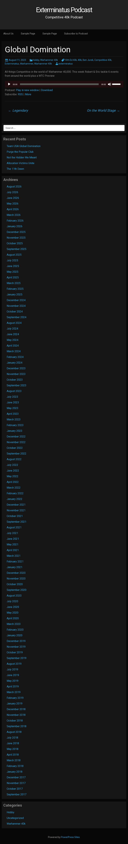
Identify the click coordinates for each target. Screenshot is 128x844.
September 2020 (16, 590)
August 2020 (14, 595)
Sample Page (28, 33)
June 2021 (13, 538)
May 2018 (12, 749)
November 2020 (16, 578)
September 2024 (16, 317)
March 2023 (13, 419)
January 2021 (14, 567)
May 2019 (12, 680)
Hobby (36, 60)
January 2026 (14, 226)
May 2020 (12, 612)
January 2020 (14, 635)
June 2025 (13, 266)
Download (47, 90)
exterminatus (65, 63)
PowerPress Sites (70, 837)
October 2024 (15, 311)
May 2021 (12, 544)
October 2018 (15, 720)
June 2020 (13, 607)
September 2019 (16, 658)
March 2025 (13, 283)
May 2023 (12, 408)
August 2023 (14, 391)
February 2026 (15, 220)
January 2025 (14, 294)
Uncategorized (15, 818)
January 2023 (14, 430)
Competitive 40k (103, 60)
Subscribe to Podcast (76, 33)
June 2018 (13, 743)
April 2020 (13, 618)
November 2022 (16, 442)
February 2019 (15, 697)
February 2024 (15, 357)
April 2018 (13, 754)
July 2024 (12, 328)
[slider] (117, 84)
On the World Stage (103, 110)
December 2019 (16, 641)
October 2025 (15, 243)
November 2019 (16, 646)
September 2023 (16, 385)
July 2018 (12, 737)
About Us (8, 33)
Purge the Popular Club (20, 151)
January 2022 (14, 499)
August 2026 (14, 186)
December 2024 (16, 300)
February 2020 (15, 629)
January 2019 (14, 703)
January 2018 (14, 771)
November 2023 (16, 374)
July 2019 (12, 669)
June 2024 (13, 334)
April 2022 (13, 482)
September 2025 (16, 249)
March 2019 (13, 692)
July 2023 (12, 396)
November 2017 (16, 783)
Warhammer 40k (49, 60)
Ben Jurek (88, 60)
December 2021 (16, 504)
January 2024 (14, 362)
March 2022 (13, 487)
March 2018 (13, 760)
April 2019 (13, 686)
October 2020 (15, 584)
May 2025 (12, 271)
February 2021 (15, 561)
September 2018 (16, 726)
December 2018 (16, 709)
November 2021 (16, 510)
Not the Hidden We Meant (22, 157)
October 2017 (15, 788)
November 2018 (16, 715)
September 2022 (16, 453)
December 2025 (16, 232)
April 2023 (13, 413)
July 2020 (12, 601)
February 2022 (15, 493)
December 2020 (16, 572)
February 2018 (15, 766)
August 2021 (14, 527)
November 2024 (16, 305)
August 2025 (14, 254)
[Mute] (109, 84)
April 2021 (13, 550)
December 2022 (16, 436)
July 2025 (12, 260)
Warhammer (26, 63)
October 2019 (15, 652)
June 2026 (13, 198)
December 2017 (16, 777)
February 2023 (15, 425)
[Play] (9, 84)
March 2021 (13, 555)
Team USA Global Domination (23, 146)
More (28, 94)
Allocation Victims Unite (20, 163)
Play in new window (27, 90)
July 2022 (12, 465)
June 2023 (13, 402)
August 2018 (14, 732)
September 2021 (16, 521)
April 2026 (13, 209)
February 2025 (15, 288)
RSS (20, 94)
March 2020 (13, 624)
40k (80, 60)
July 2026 (12, 192)
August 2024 (14, 322)
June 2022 (13, 470)
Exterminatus (12, 63)
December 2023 (16, 368)
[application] (64, 84)
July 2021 (12, 533)
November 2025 (16, 237)
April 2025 (13, 277)
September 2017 (16, 794)
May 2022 (12, 476)
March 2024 (13, 351)
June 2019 (13, 675)
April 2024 (13, 345)
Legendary (18, 110)
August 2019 (14, 663)
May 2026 (12, 203)
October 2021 (15, 516)
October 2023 (15, 379)
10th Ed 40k (70, 60)
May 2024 (12, 340)
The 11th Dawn (15, 168)
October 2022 (15, 447)
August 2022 (14, 459)
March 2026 (13, 215)
